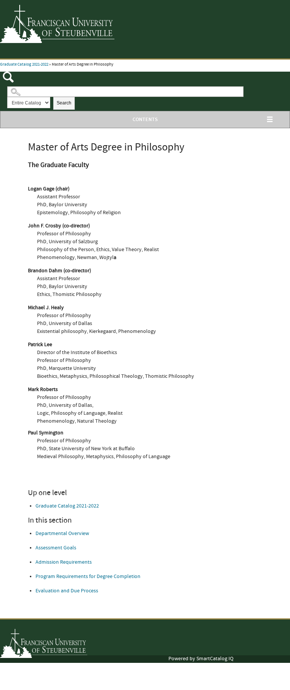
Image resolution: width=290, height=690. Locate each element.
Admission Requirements (63, 562)
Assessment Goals (55, 547)
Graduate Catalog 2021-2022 (24, 64)
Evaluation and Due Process (66, 590)
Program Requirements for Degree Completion (87, 576)
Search (64, 103)
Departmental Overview (62, 533)
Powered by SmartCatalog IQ (200, 658)
